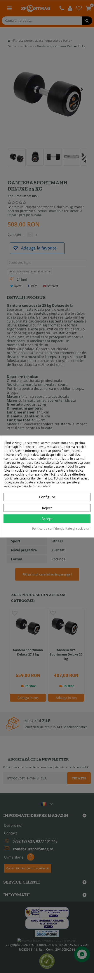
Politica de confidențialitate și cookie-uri (61, 529)
